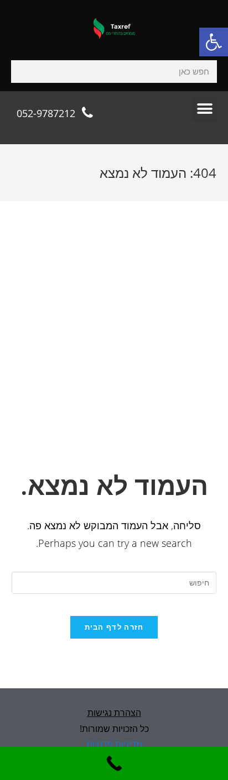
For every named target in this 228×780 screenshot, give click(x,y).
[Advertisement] (114, 348)
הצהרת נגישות (114, 713)
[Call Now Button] (114, 763)
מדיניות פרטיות (114, 744)
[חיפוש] (22, 71)
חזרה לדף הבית (114, 627)
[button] (213, 42)
